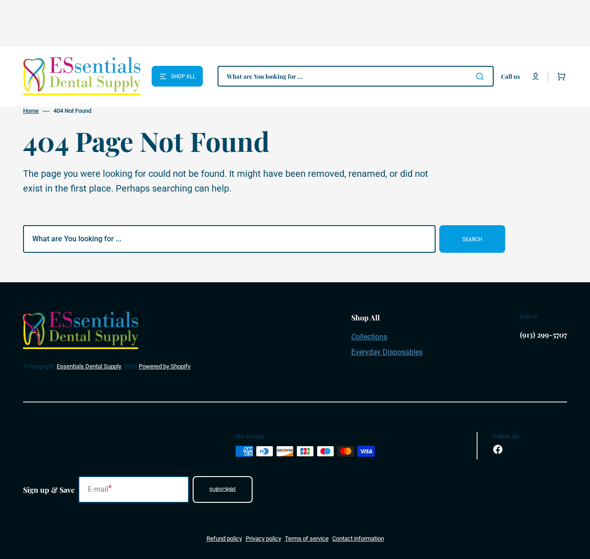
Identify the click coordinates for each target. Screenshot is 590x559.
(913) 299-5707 (543, 334)
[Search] (482, 76)
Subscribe (222, 489)
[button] (535, 76)
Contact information (358, 538)
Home (31, 110)
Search (472, 239)
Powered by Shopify (164, 366)
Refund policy (224, 538)
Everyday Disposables (387, 352)
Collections (369, 336)
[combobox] (356, 76)
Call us (510, 76)
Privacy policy (263, 538)
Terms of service (307, 538)
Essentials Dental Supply (89, 366)
